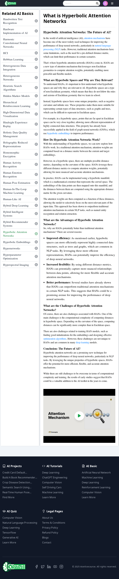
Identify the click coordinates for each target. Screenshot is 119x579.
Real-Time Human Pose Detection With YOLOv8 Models (16, 492)
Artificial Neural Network (96, 472)
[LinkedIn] (49, 566)
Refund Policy (50, 532)
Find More (8, 497)
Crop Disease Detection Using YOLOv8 (16, 482)
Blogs (45, 537)
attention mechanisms (94, 38)
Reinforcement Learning (96, 487)
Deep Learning (50, 472)
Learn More (49, 497)
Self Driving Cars (52, 487)
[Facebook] (36, 566)
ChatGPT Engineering (54, 477)
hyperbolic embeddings (58, 133)
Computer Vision (52, 482)
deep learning (82, 342)
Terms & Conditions (53, 522)
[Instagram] (61, 566)
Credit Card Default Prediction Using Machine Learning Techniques (17, 472)
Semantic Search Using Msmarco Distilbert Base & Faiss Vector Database (18, 487)
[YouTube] (55, 566)
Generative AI (10, 537)
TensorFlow (9, 532)
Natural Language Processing (19, 522)
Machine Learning (52, 492)
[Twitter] (43, 566)
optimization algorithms (54, 338)
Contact (46, 542)
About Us (47, 517)
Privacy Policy (50, 527)
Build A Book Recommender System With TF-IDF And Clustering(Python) (18, 477)
